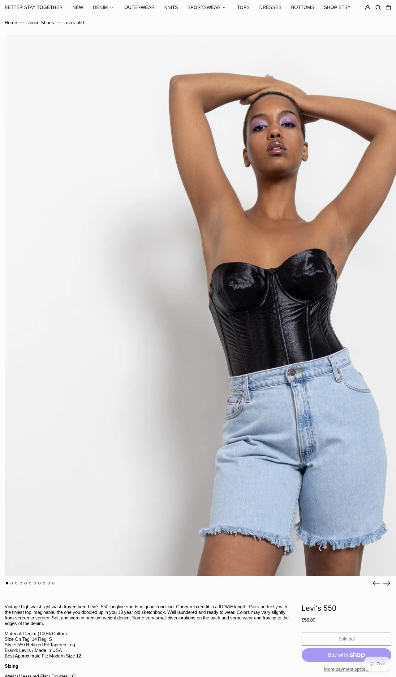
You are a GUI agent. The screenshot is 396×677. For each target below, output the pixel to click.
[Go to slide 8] (39, 583)
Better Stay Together (34, 7)
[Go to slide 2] (12, 583)
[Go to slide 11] (53, 583)
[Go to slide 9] (44, 583)
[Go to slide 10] (49, 583)
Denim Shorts (40, 22)
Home (11, 22)
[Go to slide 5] (25, 583)
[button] (388, 7)
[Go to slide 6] (30, 583)
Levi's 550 (73, 22)
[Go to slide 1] (7, 583)
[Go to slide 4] (21, 583)
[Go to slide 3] (16, 583)
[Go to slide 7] (35, 583)
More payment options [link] (346, 669)
